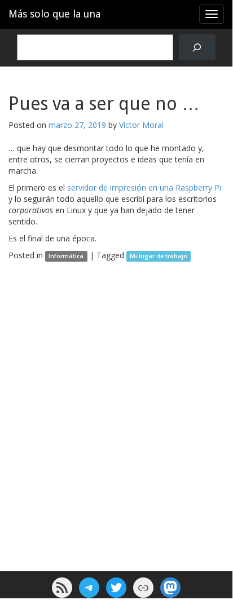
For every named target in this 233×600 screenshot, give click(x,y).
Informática (66, 256)
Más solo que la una (54, 14)
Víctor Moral (141, 125)
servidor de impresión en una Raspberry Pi (144, 187)
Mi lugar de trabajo (158, 256)
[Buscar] (197, 47)
